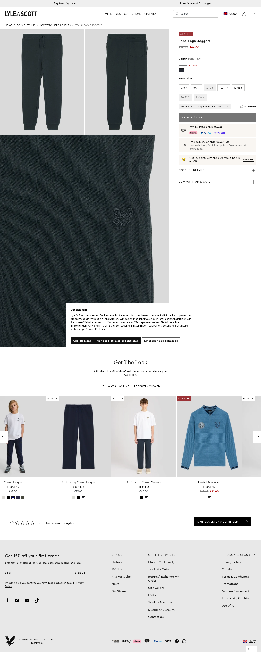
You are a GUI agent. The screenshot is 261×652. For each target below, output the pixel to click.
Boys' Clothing (26, 25)
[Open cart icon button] (253, 13)
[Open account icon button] (243, 13)
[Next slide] (257, 437)
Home (8, 25)
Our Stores (119, 591)
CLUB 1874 (150, 14)
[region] (132, 326)
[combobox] (251, 649)
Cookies (227, 569)
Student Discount (160, 602)
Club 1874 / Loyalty (161, 562)
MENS (108, 14)
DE (249, 649)
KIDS (118, 14)
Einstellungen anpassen (161, 340)
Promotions (230, 583)
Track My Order (159, 569)
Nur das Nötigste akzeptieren (118, 340)
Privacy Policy (231, 562)
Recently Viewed (147, 386)
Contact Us (156, 617)
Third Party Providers (236, 598)
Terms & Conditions (235, 576)
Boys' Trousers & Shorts (55, 25)
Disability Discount (161, 609)
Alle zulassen (82, 340)
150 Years (118, 569)
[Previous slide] (4, 437)
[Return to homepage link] (21, 13)
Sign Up (80, 572)
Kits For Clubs (121, 576)
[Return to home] (10, 641)
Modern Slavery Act (236, 591)
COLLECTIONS (132, 14)
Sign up (248, 159)
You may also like (115, 386)
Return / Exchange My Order (163, 578)
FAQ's (152, 595)
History (117, 562)
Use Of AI (228, 605)
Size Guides (156, 588)
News (115, 583)
